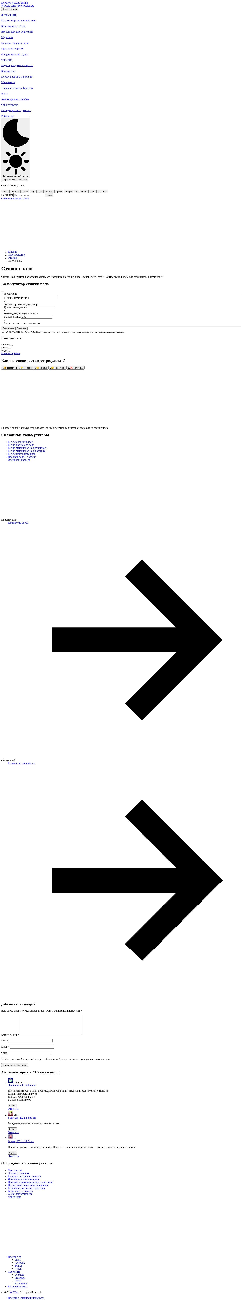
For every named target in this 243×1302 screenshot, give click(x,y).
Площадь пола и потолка (22, 456)
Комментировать (10, 353)
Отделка (12, 257)
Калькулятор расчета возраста (24, 1176)
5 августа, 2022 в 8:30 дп (22, 1117)
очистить (102, 191)
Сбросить (21, 328)
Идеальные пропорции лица (24, 1179)
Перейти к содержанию (14, 2)
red (76, 191)
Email (5, 1046)
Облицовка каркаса (19, 459)
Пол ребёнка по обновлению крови (28, 1185)
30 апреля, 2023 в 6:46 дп (22, 1085)
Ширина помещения (15, 297)
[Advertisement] (121, 224)
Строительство (16, 254)
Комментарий (10, 1034)
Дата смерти (15, 1170)
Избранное (7, 116)
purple (25, 191)
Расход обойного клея (20, 442)
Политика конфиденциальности (26, 1297)
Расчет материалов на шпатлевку (26, 450)
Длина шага (14, 1196)
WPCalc (14, 1292)
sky (32, 191)
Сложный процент (18, 1173)
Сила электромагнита (20, 1193)
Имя (4, 1040)
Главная (12, 251)
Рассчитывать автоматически (21, 331)
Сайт (4, 1052)
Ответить (13, 1108)
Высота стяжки (12, 316)
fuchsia (15, 191)
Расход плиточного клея (21, 453)
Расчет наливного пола (21, 444)
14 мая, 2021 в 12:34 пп (21, 1141)
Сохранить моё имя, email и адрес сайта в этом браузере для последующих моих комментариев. (59, 1059)
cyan (40, 191)
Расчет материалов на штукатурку (27, 447)
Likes (12, 1105)
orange (68, 191)
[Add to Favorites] (2, 291)
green (59, 191)
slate (92, 191)
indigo (5, 191)
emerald (49, 191)
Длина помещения (14, 307)
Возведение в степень (20, 1191)
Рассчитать (8, 328)
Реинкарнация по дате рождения (26, 1188)
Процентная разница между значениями (30, 1182)
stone (83, 191)
